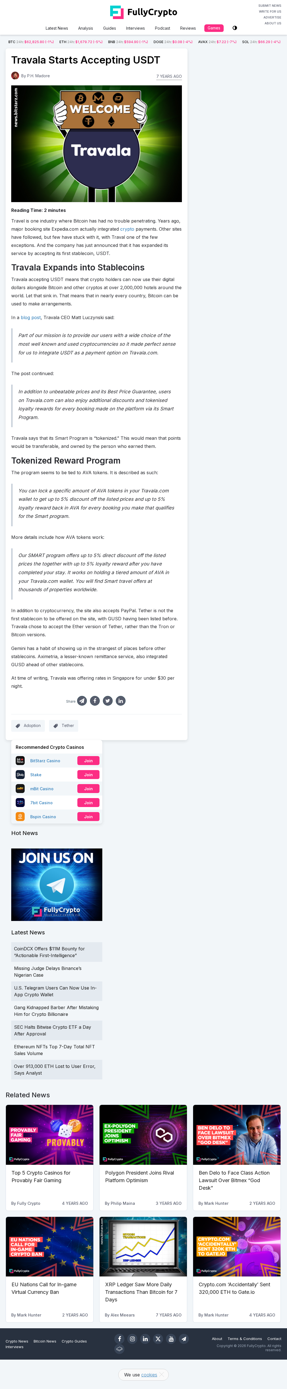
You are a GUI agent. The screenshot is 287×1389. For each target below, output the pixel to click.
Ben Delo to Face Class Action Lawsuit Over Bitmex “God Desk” (234, 1180)
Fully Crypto (28, 1203)
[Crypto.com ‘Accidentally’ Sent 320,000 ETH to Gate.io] (237, 1247)
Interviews (135, 28)
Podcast (162, 28)
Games (214, 27)
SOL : (261, 42)
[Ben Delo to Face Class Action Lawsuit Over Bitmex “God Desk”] (237, 1135)
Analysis (85, 28)
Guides (109, 28)
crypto (127, 229)
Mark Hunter (216, 1203)
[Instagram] (132, 1339)
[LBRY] (119, 1349)
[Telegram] (184, 1339)
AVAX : (217, 42)
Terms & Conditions (245, 1338)
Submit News (269, 6)
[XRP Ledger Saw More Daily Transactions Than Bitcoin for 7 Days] (143, 1247)
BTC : (31, 42)
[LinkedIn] (145, 1339)
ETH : (81, 42)
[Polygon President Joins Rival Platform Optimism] (143, 1135)
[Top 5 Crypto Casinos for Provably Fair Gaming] (49, 1135)
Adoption (32, 725)
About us (273, 23)
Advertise (272, 17)
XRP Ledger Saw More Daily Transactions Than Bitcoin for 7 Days (141, 1292)
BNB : (128, 42)
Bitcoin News (45, 1341)
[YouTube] (171, 1339)
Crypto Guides (74, 1341)
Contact (274, 1338)
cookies (149, 1375)
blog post (31, 317)
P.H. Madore (38, 75)
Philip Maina (123, 1203)
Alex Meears (123, 1315)
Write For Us (270, 11)
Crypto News (17, 1341)
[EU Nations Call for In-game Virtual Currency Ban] (49, 1247)
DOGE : (173, 42)
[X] (158, 1339)
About (217, 1338)
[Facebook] (119, 1339)
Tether (68, 725)
